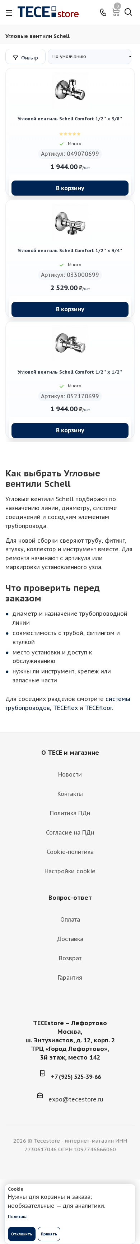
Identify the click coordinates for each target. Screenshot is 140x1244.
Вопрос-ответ (70, 898)
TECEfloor (98, 707)
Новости (70, 774)
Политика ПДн (70, 813)
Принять (49, 1234)
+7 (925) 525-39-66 (76, 1076)
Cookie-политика (70, 851)
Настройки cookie (70, 871)
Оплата (70, 919)
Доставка (70, 938)
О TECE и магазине (70, 753)
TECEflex (65, 707)
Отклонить (21, 1234)
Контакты (70, 793)
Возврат (70, 958)
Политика (18, 1216)
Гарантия (70, 977)
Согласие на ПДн (70, 832)
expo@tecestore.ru (75, 1099)
